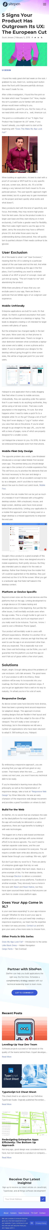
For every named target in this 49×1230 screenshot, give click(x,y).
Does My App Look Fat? (12, 942)
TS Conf (34, 1213)
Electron (17, 876)
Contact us (31, 925)
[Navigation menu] (44, 4)
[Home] (11, 4)
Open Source (23, 1213)
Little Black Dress (9, 945)
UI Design (6, 70)
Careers (13, 1213)
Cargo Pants (7, 949)
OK (32, 1223)
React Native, (29, 887)
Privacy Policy (41, 1223)
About (6, 1213)
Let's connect (24, 993)
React (16, 887)
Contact (42, 1213)
